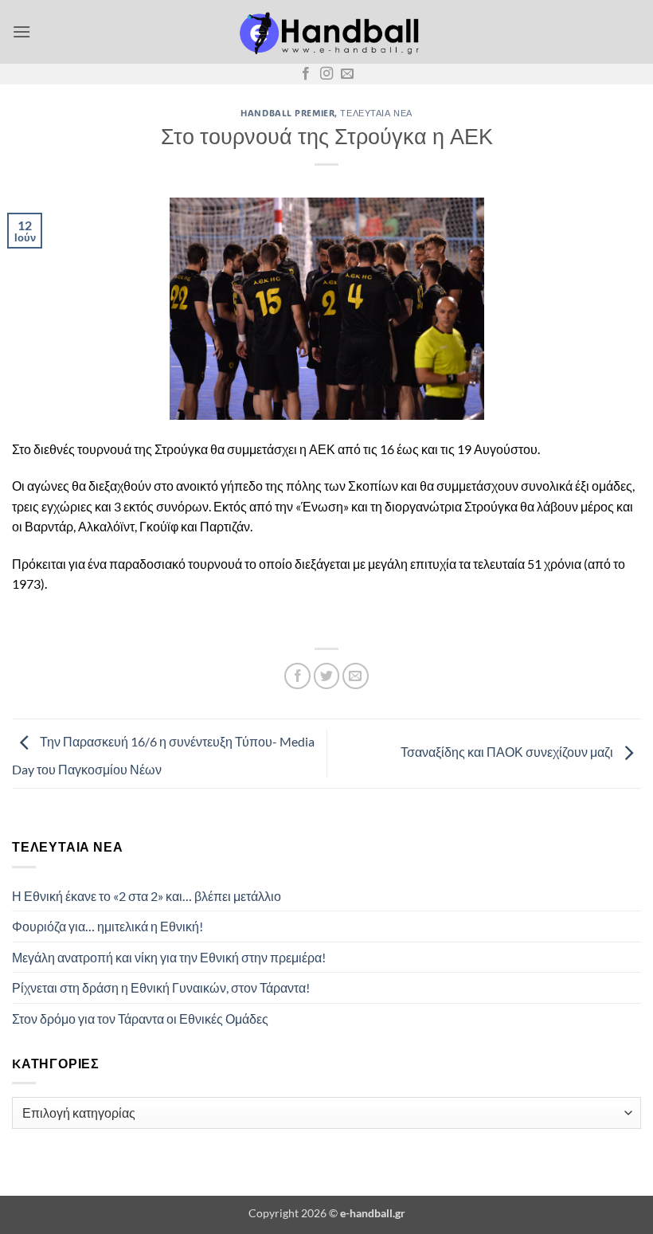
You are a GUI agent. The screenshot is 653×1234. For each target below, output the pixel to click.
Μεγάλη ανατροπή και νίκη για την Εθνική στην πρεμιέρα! (169, 957)
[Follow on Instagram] (326, 74)
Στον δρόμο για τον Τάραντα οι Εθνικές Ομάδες (140, 1018)
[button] (21, 31)
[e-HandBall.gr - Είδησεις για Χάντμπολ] (326, 32)
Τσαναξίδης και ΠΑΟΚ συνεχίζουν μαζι (508, 751)
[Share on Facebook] (297, 676)
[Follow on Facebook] (305, 74)
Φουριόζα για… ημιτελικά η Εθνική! (107, 926)
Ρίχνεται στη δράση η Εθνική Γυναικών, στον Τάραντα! (161, 987)
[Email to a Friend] (355, 676)
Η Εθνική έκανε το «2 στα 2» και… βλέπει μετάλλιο (146, 895)
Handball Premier (287, 113)
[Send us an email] (347, 74)
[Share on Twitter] (327, 676)
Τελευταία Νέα (376, 113)
